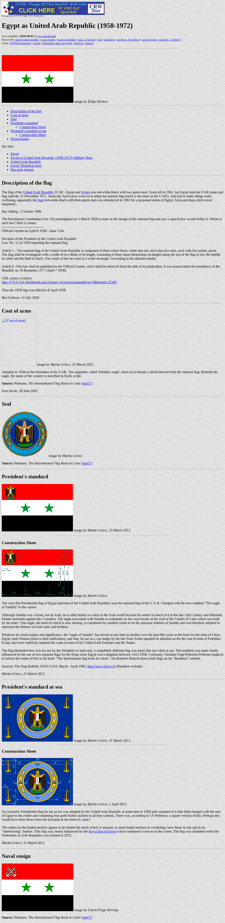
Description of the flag (26, 111)
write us (78, 43)
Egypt (15, 154)
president (109, 39)
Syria (85, 192)
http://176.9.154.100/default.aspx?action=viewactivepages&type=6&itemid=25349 (59, 282)
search (36, 43)
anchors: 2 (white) (169, 39)
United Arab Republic (26, 162)
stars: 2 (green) (86, 39)
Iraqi (41, 200)
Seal (13, 119)
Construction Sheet (32, 127)
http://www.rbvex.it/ (101, 666)
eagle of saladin (66, 39)
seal (99, 39)
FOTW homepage (20, 43)
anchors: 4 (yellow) (128, 39)
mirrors (89, 43)
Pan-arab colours (22, 169)
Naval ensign (20, 139)
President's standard (24, 123)
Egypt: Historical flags (26, 165)
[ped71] (87, 383)
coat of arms (48, 39)
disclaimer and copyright (57, 43)
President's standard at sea (28, 131)
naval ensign (149, 39)
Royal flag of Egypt (102, 831)
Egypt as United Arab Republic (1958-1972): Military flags (52, 158)
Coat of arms (19, 115)
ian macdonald (47, 36)
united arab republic (27, 39)
